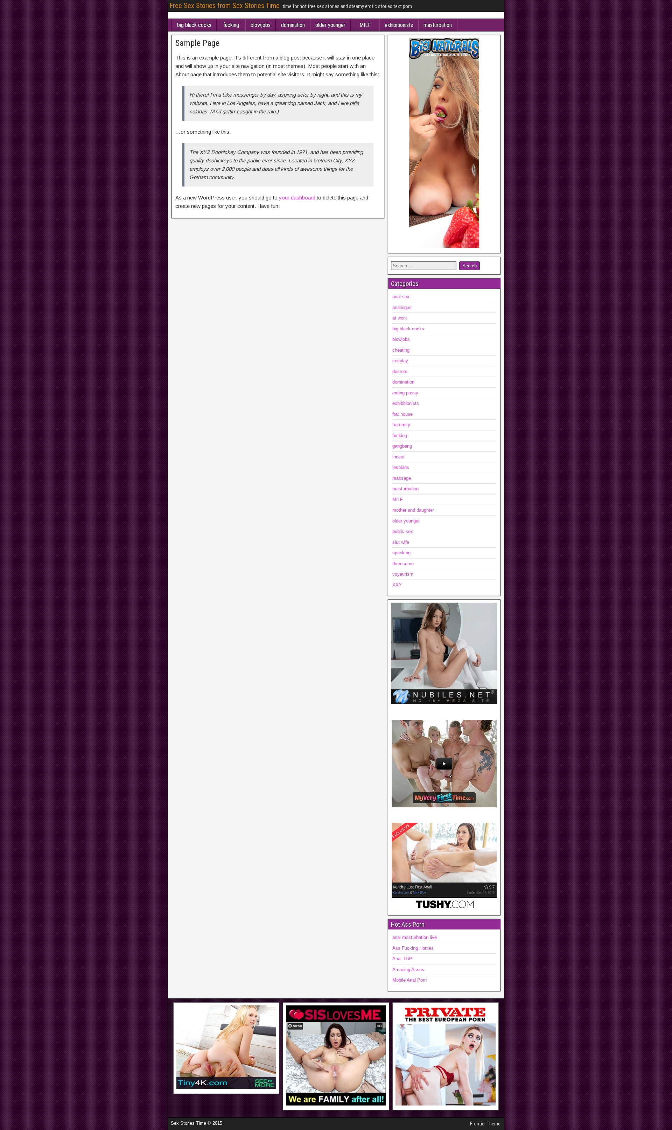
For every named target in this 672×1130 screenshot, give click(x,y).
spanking (401, 552)
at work (399, 318)
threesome (403, 563)
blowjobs (261, 25)
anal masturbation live (414, 937)
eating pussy (405, 392)
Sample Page (197, 43)
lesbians (400, 467)
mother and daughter (413, 510)
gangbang (402, 446)
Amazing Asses (408, 969)
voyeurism (402, 574)
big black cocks (194, 25)
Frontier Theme (485, 1124)
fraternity (401, 424)
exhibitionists (399, 25)
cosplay (400, 360)
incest (398, 456)
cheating (401, 350)
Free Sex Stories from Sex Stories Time (224, 5)
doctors (399, 371)
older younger (330, 25)
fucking (231, 25)
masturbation (438, 25)
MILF (365, 25)
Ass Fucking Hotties (413, 948)
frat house (402, 414)
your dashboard (297, 198)
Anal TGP (402, 958)
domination (293, 25)
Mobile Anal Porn (409, 980)
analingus (402, 307)
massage (401, 478)
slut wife (400, 542)
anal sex (401, 296)
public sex (402, 531)
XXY (397, 585)
